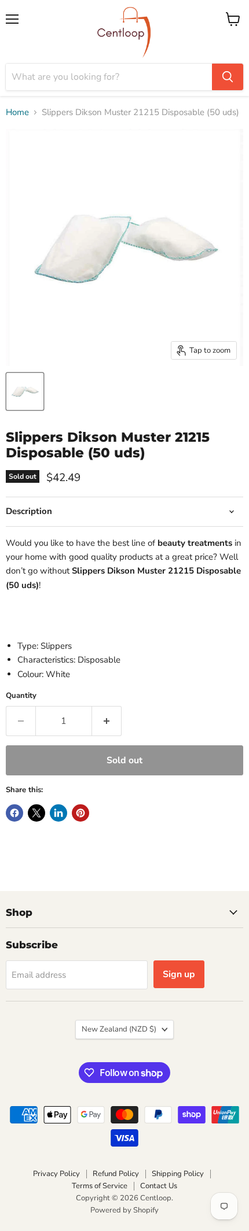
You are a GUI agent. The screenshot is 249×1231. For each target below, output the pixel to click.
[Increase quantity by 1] (107, 721)
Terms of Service (99, 1186)
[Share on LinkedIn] (58, 813)
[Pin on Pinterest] (80, 813)
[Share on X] (36, 813)
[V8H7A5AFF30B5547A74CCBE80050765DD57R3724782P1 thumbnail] (24, 391)
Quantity (21, 696)
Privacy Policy (56, 1174)
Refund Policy (116, 1174)
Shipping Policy (178, 1174)
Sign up (179, 974)
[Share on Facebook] (14, 813)
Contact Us (158, 1186)
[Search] (227, 77)
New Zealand (119, 1029)
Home (17, 112)
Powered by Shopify (124, 1210)
